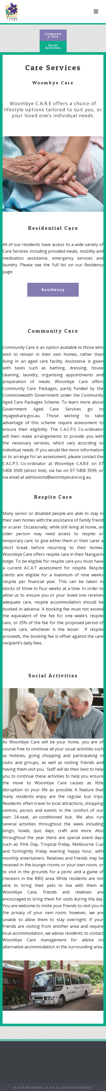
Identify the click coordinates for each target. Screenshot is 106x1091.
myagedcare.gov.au (21, 416)
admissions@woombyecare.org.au (58, 477)
